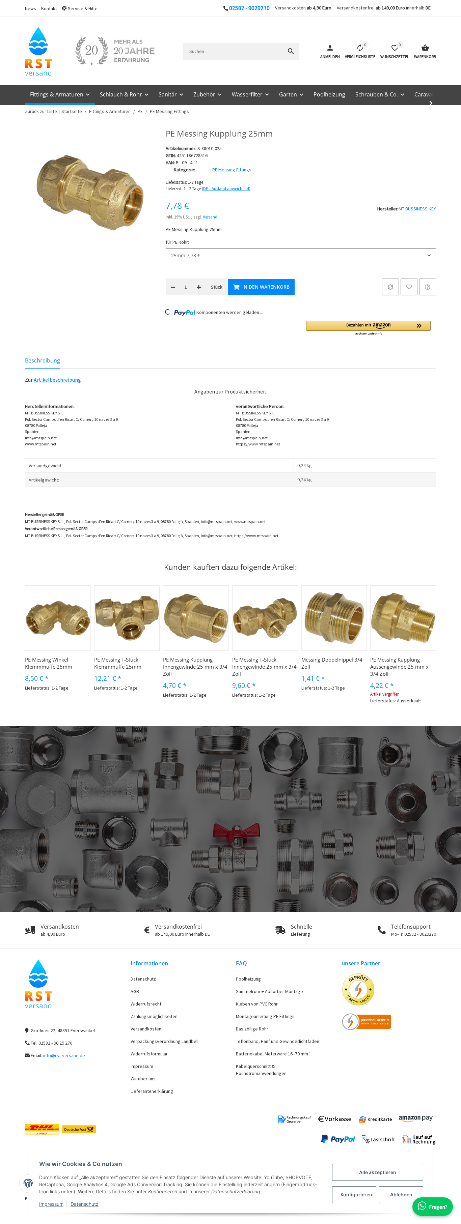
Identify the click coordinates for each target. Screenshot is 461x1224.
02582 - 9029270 (249, 8)
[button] (82, 8)
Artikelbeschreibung (57, 379)
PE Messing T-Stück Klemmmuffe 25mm (117, 663)
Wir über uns (143, 1079)
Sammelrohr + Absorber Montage (269, 991)
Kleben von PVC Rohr (257, 1004)
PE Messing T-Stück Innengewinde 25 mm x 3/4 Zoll (264, 666)
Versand (210, 217)
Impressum (51, 1204)
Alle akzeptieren (377, 1172)
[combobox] (301, 256)
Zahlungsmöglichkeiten (154, 1016)
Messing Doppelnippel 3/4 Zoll (331, 663)
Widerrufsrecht (146, 1004)
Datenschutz (85, 1204)
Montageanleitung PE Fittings (265, 1016)
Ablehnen (401, 1194)
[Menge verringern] (173, 287)
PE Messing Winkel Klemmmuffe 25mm (48, 663)
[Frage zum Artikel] (427, 287)
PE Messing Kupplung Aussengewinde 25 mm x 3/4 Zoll (399, 666)
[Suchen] (290, 51)
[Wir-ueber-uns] (115, 51)
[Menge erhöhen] (199, 287)
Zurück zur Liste (41, 111)
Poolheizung (248, 979)
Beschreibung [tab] (42, 360)
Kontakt (49, 8)
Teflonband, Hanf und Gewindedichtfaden (277, 1041)
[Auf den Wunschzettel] (409, 287)
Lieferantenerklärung (152, 1091)
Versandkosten (146, 1029)
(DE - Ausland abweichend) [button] (226, 189)
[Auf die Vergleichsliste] (390, 287)
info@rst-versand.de (64, 1055)
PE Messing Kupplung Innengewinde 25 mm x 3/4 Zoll (195, 666)
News (30, 8)
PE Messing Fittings (231, 170)
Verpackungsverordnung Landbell (164, 1041)
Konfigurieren (356, 1194)
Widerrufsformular (149, 1054)
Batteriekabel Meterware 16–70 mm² (273, 1054)
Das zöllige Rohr (252, 1029)
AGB (135, 991)
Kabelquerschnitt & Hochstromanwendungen (261, 1069)
